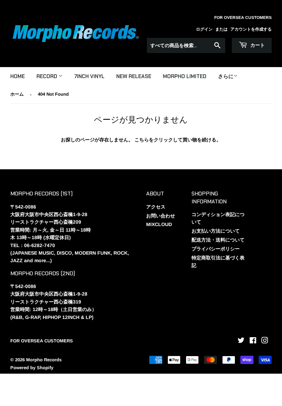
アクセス (155, 207)
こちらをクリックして (158, 139)
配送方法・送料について (218, 240)
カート (257, 45)
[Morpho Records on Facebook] (253, 341)
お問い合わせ (160, 215)
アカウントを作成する (251, 29)
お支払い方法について (216, 231)
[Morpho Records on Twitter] (241, 341)
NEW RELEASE (133, 76)
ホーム (17, 94)
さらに (226, 76)
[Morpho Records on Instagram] (264, 341)
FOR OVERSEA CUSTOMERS (41, 340)
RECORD (47, 76)
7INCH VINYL (89, 76)
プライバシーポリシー (216, 249)
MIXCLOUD (159, 224)
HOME (17, 76)
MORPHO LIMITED (184, 76)
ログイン (204, 29)
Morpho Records (44, 359)
